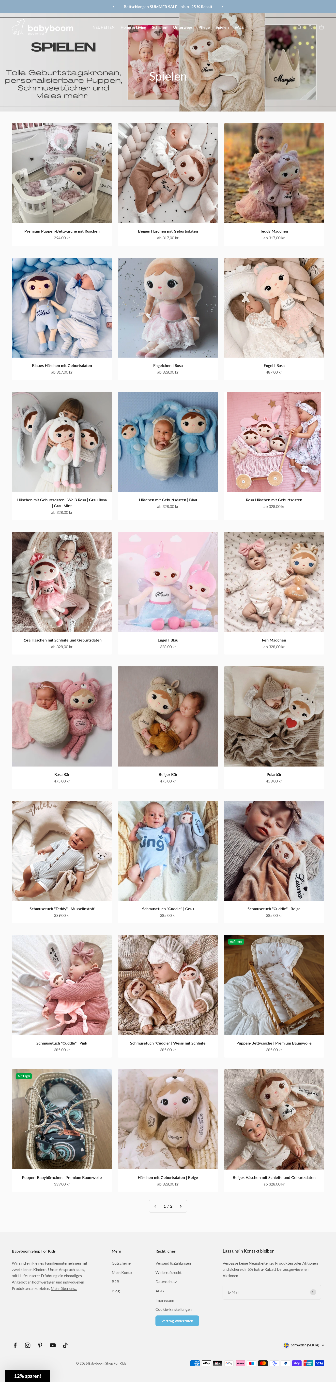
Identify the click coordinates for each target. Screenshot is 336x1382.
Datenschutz (166, 1281)
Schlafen (159, 27)
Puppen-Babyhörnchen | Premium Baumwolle (62, 1177)
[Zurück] (113, 6)
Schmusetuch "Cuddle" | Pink (61, 1043)
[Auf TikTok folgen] (65, 1345)
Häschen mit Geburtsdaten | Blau (168, 499)
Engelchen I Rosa (168, 365)
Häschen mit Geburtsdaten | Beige (168, 1177)
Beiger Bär (168, 774)
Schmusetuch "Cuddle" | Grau (168, 908)
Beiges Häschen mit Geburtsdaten (168, 231)
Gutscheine (121, 1263)
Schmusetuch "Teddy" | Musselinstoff (62, 908)
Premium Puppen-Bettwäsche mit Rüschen (62, 231)
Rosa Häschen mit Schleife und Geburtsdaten (62, 640)
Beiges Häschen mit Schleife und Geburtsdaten (274, 1177)
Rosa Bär (62, 774)
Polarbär (274, 774)
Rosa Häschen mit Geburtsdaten (274, 499)
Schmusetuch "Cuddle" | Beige (274, 908)
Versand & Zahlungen (173, 1263)
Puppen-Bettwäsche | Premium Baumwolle (274, 1043)
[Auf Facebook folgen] (15, 1345)
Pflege (204, 27)
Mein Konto (122, 1272)
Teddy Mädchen (274, 231)
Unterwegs (183, 27)
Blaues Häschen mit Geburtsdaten (62, 365)
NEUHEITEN (103, 27)
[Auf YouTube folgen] (52, 1345)
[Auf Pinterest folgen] (40, 1345)
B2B (115, 1281)
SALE (239, 27)
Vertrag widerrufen (177, 1321)
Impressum (164, 1300)
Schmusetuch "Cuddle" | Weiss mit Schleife (168, 1043)
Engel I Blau (168, 640)
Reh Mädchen (274, 640)
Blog (116, 1290)
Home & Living (133, 27)
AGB (159, 1290)
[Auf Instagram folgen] (27, 1345)
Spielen (222, 27)
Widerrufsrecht (168, 1272)
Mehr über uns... (64, 1288)
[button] (27, 1376)
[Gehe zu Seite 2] (180, 1206)
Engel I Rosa (274, 365)
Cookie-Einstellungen (173, 1309)
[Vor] (222, 6)
